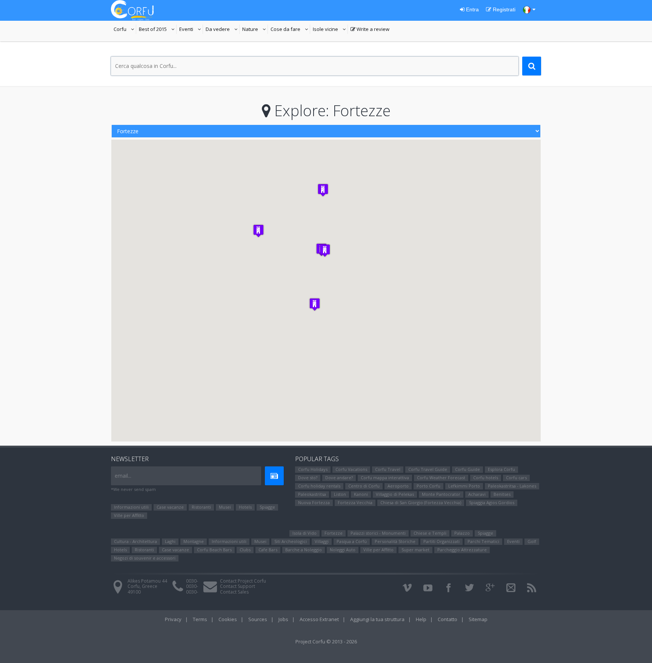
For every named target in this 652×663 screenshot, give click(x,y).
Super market (415, 549)
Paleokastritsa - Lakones (512, 486)
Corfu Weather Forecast (441, 477)
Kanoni (361, 494)
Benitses (502, 494)
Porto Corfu (428, 486)
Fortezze (333, 533)
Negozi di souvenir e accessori (144, 558)
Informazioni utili (131, 507)
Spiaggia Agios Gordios (491, 502)
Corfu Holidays (313, 469)
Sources (257, 619)
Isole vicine (330, 30)
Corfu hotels (485, 477)
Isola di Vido (304, 533)
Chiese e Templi (430, 533)
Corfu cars (516, 477)
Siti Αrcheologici (290, 541)
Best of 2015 (158, 30)
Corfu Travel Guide (427, 469)
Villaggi (322, 541)
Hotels (245, 507)
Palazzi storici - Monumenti (378, 533)
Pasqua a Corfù (352, 541)
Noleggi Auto (342, 549)
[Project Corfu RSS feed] (531, 587)
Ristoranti (201, 507)
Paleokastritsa (312, 494)
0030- (192, 581)
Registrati (503, 9)
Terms (200, 619)
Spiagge (267, 507)
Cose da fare (290, 30)
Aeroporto (398, 486)
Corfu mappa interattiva (385, 477)
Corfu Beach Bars (214, 549)
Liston (340, 494)
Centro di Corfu (364, 486)
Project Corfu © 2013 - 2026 (326, 641)
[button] (325, 250)
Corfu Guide (467, 469)
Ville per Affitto (129, 515)
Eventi (191, 30)
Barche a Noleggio (303, 549)
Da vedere (223, 30)
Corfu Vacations (351, 469)
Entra (471, 9)
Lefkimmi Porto (464, 486)
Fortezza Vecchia (355, 502)
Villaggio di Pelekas (395, 494)
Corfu (125, 30)
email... (123, 475)
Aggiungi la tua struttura (377, 619)
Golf (531, 541)
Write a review (370, 30)
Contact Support (237, 586)
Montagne (193, 541)
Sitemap (478, 619)
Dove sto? (307, 477)
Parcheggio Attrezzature (462, 549)
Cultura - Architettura (135, 541)
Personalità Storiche (395, 541)
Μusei (225, 507)
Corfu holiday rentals (319, 486)
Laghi (170, 541)
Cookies (227, 619)
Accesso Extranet (319, 619)
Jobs (283, 619)
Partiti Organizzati (441, 541)
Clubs (245, 549)
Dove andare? (339, 477)
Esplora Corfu (501, 469)
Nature (255, 30)
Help (421, 619)
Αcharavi (477, 494)
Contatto (447, 619)
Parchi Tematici (483, 541)
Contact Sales (234, 592)
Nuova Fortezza (314, 502)
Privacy (173, 619)
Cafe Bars (267, 549)
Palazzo (462, 533)
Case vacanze (170, 507)
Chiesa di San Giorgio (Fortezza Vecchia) (420, 502)
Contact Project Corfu (243, 581)
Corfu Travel (387, 469)
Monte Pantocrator (441, 494)
